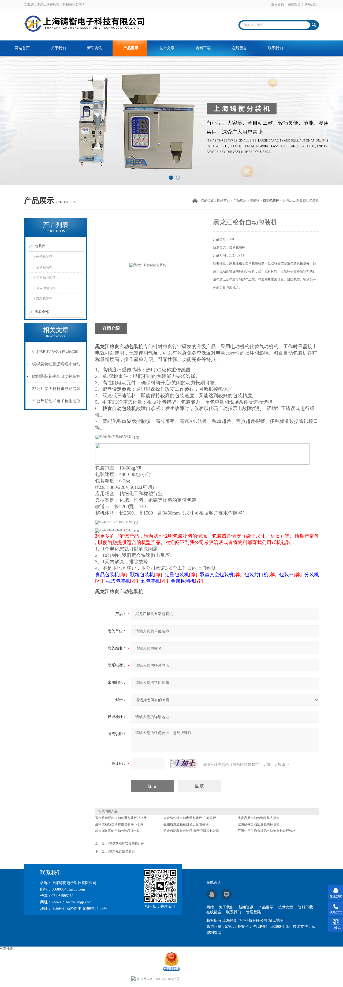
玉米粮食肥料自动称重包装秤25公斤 (121, 818)
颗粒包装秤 (44, 298)
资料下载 (203, 48)
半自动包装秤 (45, 278)
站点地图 (276, 920)
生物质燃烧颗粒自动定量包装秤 (185, 824)
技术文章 (166, 48)
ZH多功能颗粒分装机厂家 (126, 843)
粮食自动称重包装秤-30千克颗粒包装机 (191, 831)
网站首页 (22, 48)
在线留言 (294, 4)
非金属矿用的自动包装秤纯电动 (117, 831)
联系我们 (310, 4)
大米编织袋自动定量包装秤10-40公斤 (189, 818)
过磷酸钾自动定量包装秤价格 (258, 824)
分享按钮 (6, 949)
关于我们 (58, 48)
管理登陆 (253, 912)
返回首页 (277, 4)
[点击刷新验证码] (183, 763)
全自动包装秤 (45, 288)
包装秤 (254, 200)
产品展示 (130, 48)
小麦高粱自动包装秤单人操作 (258, 818)
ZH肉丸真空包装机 (121, 851)
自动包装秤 (44, 267)
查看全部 (42, 312)
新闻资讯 (94, 48)
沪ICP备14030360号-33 (271, 927)
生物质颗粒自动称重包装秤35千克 (119, 824)
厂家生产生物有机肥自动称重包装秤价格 (267, 831)
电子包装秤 (44, 257)
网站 (210, 907)
